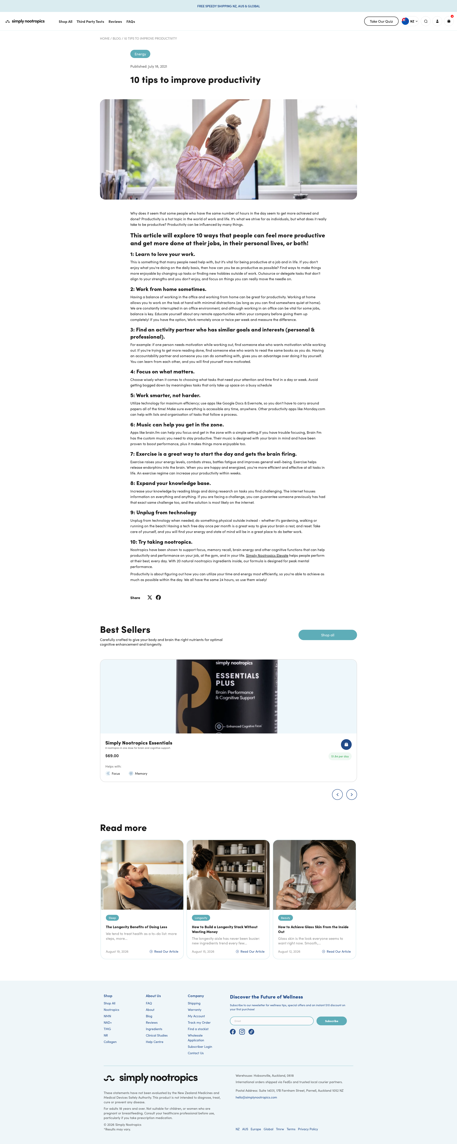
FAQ (149, 1003)
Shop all (327, 634)
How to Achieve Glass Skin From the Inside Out (313, 929)
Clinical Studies (157, 1035)
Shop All (109, 1003)
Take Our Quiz (381, 21)
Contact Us (196, 1053)
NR (106, 1035)
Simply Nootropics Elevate (267, 555)
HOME (105, 38)
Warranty (194, 1009)
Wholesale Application (196, 1037)
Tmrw (280, 1129)
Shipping (194, 1003)
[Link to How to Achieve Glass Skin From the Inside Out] (314, 875)
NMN (107, 1016)
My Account (196, 1016)
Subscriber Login (200, 1046)
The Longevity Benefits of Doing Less (136, 926)
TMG (107, 1029)
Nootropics (111, 1009)
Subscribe (331, 1021)
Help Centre (154, 1042)
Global (268, 1129)
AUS (245, 1129)
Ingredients (154, 1029)
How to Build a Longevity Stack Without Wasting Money (225, 929)
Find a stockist (198, 1029)
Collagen (110, 1042)
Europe (256, 1129)
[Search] (426, 21)
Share (135, 597)
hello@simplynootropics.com (256, 1097)
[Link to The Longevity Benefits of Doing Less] (142, 875)
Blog (117, 38)
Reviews (152, 1022)
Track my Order (199, 1022)
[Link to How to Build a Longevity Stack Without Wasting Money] (228, 875)
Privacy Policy (308, 1129)
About (150, 1009)
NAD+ (108, 1022)
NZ (238, 1129)
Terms (291, 1129)
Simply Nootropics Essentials (138, 742)
